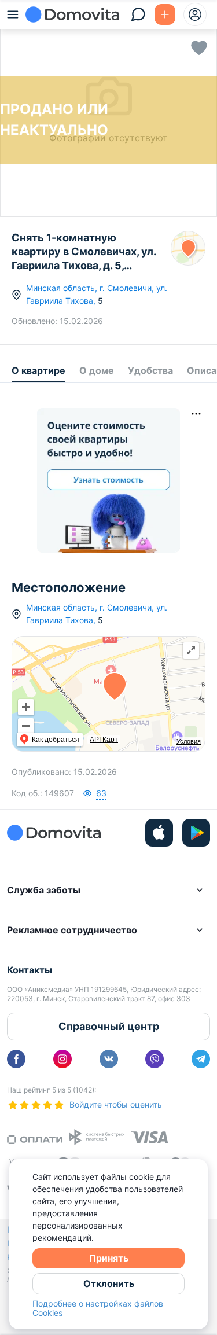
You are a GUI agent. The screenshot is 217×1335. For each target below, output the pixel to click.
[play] (196, 833)
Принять (108, 1258)
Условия (188, 741)
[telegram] (201, 1059)
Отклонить (108, 1283)
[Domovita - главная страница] (72, 14)
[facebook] (16, 1059)
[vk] (109, 1059)
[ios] (159, 833)
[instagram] (62, 1059)
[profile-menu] (195, 14)
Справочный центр (108, 1026)
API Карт (104, 739)
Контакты (29, 970)
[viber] (154, 1059)
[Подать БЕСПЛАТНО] (165, 14)
